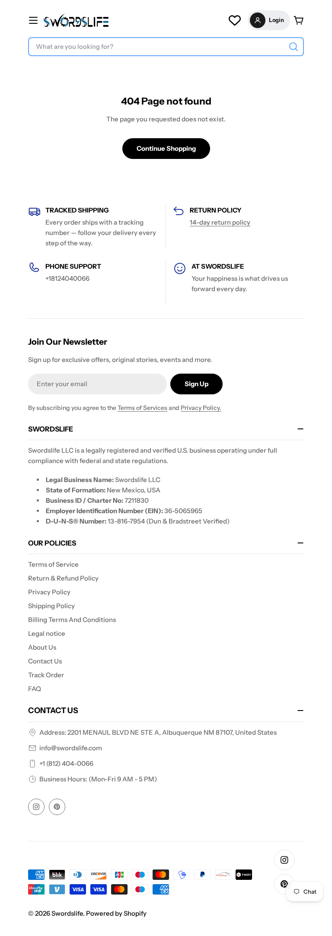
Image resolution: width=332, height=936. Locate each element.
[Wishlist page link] (235, 20)
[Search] (293, 47)
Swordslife (67, 913)
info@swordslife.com (70, 748)
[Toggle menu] (33, 20)
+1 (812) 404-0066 (66, 763)
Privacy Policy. (201, 408)
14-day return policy (220, 222)
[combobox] (166, 46)
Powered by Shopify (116, 913)
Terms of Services (142, 408)
